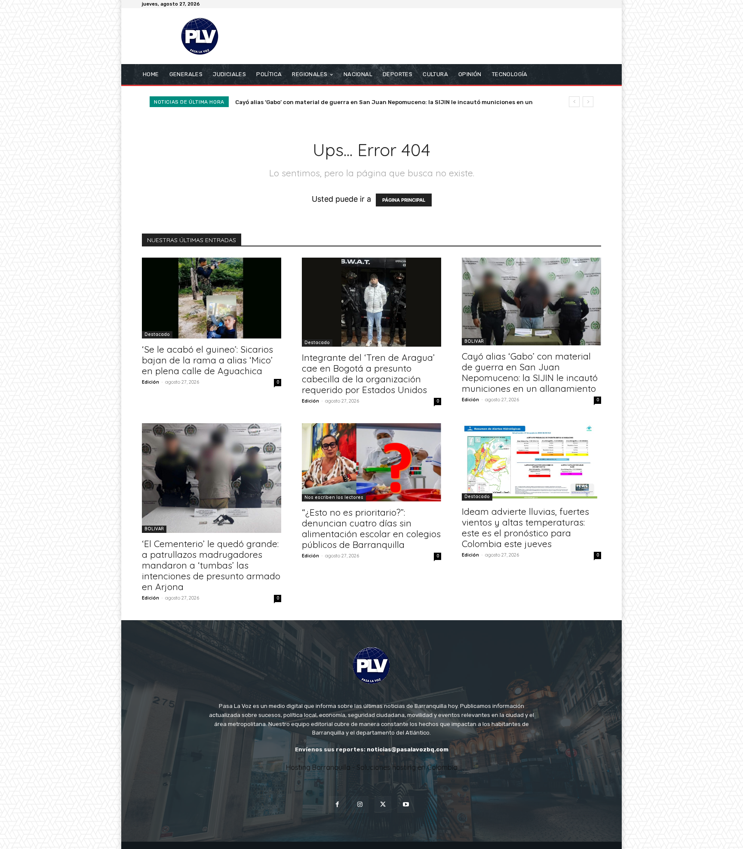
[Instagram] (360, 804)
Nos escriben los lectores (333, 497)
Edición (150, 382)
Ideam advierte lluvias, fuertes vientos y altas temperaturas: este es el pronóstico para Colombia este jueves (525, 527)
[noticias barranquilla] (203, 36)
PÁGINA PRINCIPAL (403, 200)
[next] (588, 101)
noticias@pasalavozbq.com (407, 749)
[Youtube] (405, 804)
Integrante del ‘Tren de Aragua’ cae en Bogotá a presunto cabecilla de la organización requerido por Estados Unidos (368, 373)
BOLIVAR (474, 341)
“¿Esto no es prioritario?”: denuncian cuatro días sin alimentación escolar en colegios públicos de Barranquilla (371, 528)
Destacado (157, 334)
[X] (383, 804)
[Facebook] (337, 804)
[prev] (574, 101)
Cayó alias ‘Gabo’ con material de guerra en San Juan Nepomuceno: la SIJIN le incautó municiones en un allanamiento (530, 372)
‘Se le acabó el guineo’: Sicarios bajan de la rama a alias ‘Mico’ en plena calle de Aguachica (207, 360)
